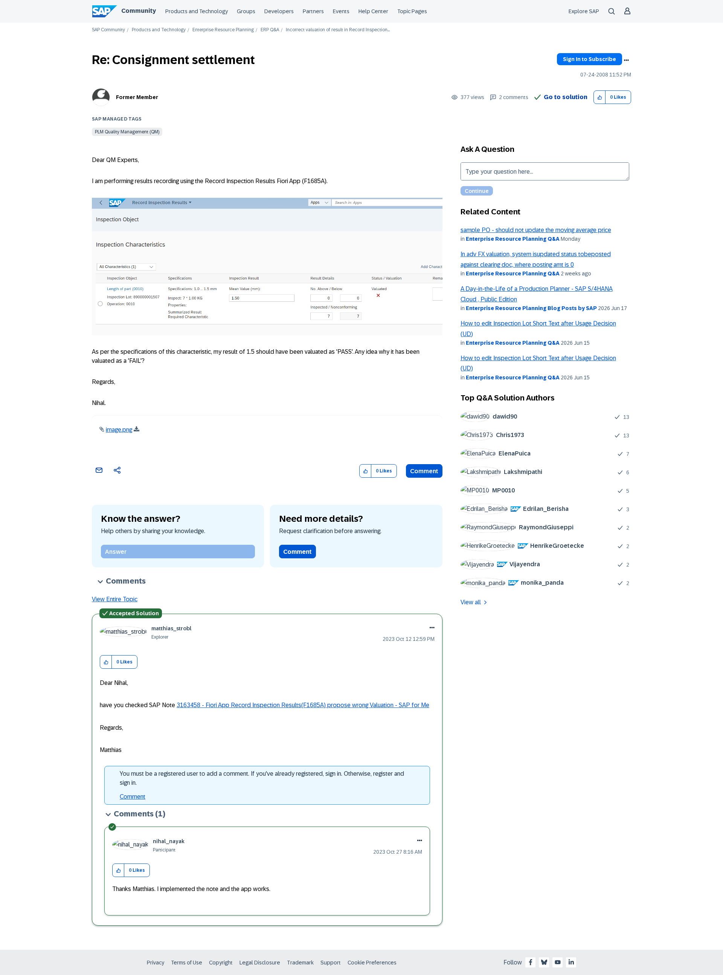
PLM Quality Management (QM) (127, 131)
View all (471, 602)
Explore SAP (584, 11)
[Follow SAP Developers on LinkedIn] (571, 962)
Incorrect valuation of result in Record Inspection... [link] (338, 30)
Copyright (221, 963)
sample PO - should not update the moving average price (536, 230)
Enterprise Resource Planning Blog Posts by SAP (531, 308)
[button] (600, 97)
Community (138, 11)
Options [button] (626, 60)
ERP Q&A (270, 30)
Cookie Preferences (372, 963)
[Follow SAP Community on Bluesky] (544, 962)
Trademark (300, 963)
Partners (313, 11)
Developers (279, 11)
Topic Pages (412, 11)
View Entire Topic (114, 599)
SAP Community (108, 30)
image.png (119, 429)
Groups (246, 11)
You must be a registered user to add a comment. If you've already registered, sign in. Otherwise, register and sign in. (262, 778)
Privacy (155, 963)
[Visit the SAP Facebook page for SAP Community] (531, 962)
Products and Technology (196, 11)
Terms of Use (186, 963)
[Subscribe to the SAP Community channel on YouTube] (558, 962)
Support (330, 963)
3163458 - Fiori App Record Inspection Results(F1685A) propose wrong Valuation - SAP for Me (303, 705)
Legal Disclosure (259, 963)
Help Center (373, 11)
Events (341, 11)
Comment (424, 471)
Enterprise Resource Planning (223, 30)
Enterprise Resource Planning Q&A (513, 239)
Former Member (137, 97)
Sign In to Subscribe (589, 59)
